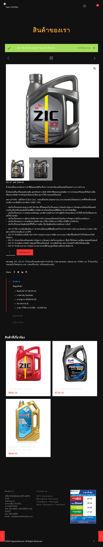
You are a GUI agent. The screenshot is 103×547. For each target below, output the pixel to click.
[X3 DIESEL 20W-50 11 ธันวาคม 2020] (100, 536)
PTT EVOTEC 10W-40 (68, 389)
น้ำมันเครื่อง (93, 262)
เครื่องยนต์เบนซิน (47, 264)
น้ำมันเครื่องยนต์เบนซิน (35, 262)
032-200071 (13, 509)
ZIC (15, 262)
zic (85, 262)
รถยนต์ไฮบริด (33, 264)
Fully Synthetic (60, 262)
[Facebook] (94, 541)
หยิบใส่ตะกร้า (24, 252)
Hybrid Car (72, 262)
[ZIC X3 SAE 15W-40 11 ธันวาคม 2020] (2, 536)
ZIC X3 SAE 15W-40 (20, 389)
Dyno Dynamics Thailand (51, 505)
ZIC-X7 (21, 262)
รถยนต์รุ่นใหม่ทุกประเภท (16, 264)
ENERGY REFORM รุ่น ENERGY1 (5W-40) (22, 448)
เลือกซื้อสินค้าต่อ (84, 48)
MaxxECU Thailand (47, 499)
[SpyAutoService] (11, 6)
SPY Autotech (44, 496)
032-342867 (13, 514)
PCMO (80, 262)
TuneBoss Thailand (47, 502)
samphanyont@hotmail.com (22, 516)
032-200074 (23, 509)
